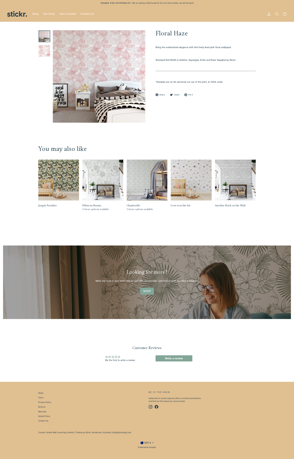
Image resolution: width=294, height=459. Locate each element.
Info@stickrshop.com (121, 432)
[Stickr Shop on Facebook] (156, 407)
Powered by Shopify (147, 447)
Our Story (49, 13)
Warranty (42, 411)
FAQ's (40, 393)
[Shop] (147, 282)
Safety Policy (44, 416)
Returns (41, 407)
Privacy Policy (44, 402)
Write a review (174, 358)
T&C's (41, 398)
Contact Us (87, 13)
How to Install (68, 13)
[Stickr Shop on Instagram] (150, 407)
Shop (35, 13)
